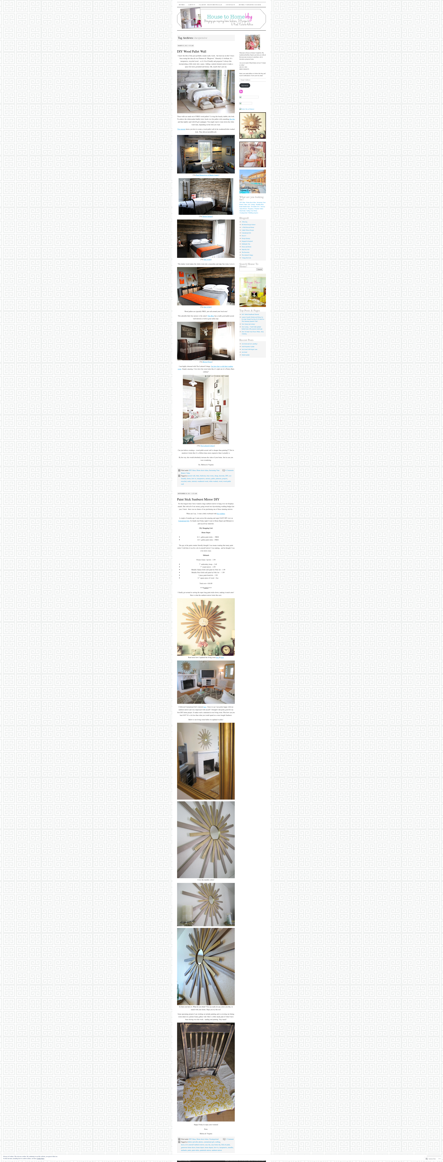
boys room (210, 476)
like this (232, 119)
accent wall (191, 476)
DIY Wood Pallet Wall (191, 51)
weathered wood (203, 481)
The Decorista (245, 252)
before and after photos (195, 1142)
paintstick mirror (205, 1150)
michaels (184, 1150)
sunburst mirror (217, 1150)
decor (182, 1145)
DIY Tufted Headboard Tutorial (250, 314)
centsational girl (209, 1142)
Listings (253, 204)
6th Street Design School (248, 224)
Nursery (263, 206)
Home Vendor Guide (250, 5)
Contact (230, 5)
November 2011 (255, 206)
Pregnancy (251, 208)
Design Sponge (207, 216)
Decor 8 (244, 235)
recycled (183, 481)
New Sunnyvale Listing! (248, 324)
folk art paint (225, 1145)
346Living (244, 222)
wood (220, 481)
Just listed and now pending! (249, 344)
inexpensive (201, 478)
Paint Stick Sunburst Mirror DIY (198, 499)
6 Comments (229, 470)
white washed (213, 481)
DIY (226, 476)
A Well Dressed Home (248, 227)
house (189, 478)
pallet (213, 478)
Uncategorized (214, 1139)
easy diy (207, 1145)
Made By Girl (245, 249)
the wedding (221, 513)
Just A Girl (207, 259)
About (191, 5)
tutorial (194, 481)
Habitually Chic (246, 244)
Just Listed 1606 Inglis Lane (249, 349)
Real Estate (243, 211)
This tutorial (181, 129)
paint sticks (195, 1150)
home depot (200, 1147)
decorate (221, 476)
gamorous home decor (188, 1147)
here (217, 657)
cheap (216, 476)
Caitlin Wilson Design (248, 230)
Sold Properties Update (248, 346)
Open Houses (243, 208)
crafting (217, 1142)
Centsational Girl (183, 521)
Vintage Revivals (246, 258)
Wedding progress (253, 213)
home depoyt (209, 1147)
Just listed (244, 352)
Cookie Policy (40, 1158)
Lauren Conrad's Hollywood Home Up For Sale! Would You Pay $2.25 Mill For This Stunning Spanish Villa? (253, 319)
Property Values (258, 208)
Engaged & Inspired (247, 241)
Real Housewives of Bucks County (207, 175)
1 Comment (230, 1139)
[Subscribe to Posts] (241, 92)
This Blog (211, 316)
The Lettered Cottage (207, 446)
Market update (246, 355)
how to (194, 478)
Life (249, 204)
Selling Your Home (251, 211)
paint (189, 1150)
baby (197, 476)
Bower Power (207, 362)
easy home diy (215, 1145)
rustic (189, 481)
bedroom (203, 476)
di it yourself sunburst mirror (194, 1145)
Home (182, 5)
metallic (230, 1147)
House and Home (246, 247)
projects (224, 478)
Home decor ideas (202, 470)
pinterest (218, 478)
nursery (208, 478)
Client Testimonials (210, 5)
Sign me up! (244, 85)
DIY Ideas (192, 470)
